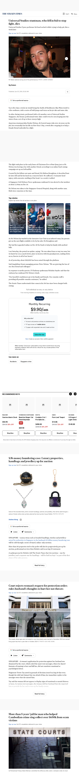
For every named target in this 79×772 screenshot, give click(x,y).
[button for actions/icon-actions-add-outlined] (21, 520)
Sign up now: (12, 33)
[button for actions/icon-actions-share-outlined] (68, 92)
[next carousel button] (66, 58)
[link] (12, 13)
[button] (66, 13)
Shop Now (10, 433)
